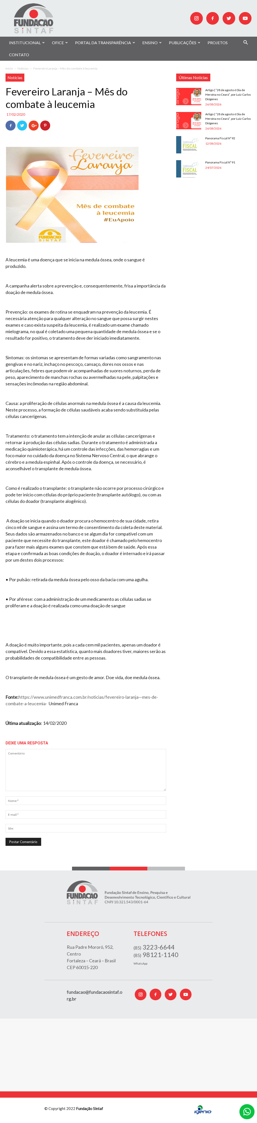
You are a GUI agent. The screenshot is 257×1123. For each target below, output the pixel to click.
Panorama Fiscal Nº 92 (220, 138)
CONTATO (19, 54)
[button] (245, 43)
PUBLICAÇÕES (182, 42)
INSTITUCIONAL (25, 42)
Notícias (23, 68)
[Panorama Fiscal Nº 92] (188, 144)
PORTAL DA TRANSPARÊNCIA (103, 42)
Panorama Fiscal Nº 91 (220, 162)
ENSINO (150, 42)
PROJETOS (218, 42)
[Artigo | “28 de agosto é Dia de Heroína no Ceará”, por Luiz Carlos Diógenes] (188, 96)
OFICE (58, 42)
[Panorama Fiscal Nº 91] (188, 169)
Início (9, 68)
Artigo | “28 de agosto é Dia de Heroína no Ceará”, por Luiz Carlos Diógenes (228, 94)
